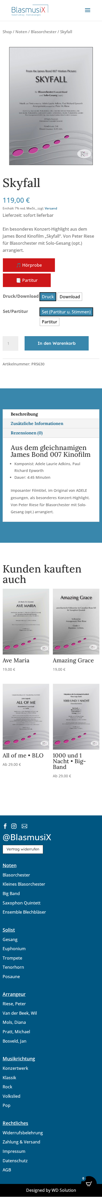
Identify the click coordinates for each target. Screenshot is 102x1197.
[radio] (48, 297)
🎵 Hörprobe (29, 265)
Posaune (11, 976)
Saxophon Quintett (22, 903)
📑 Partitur (27, 280)
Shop (7, 31)
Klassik (9, 1078)
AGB (7, 1170)
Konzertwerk (15, 1068)
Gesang (10, 939)
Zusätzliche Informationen (37, 423)
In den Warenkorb (57, 343)
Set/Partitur (15, 311)
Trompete (12, 958)
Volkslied (11, 1096)
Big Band (11, 893)
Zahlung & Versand (21, 1142)
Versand (51, 208)
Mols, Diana (14, 1022)
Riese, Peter (14, 1004)
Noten (21, 31)
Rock (7, 1087)
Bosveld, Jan (14, 1041)
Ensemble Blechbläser (24, 912)
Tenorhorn (13, 967)
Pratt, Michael (16, 1032)
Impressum (14, 1151)
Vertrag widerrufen (23, 849)
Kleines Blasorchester (24, 884)
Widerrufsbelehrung (23, 1133)
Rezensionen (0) (27, 432)
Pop (6, 1105)
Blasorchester (43, 31)
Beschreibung (24, 414)
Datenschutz (15, 1161)
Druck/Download (21, 296)
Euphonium (14, 948)
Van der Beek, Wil (20, 1013)
